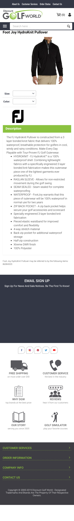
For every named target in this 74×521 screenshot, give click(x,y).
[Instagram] (28, 351)
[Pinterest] (36, 351)
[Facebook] (19, 351)
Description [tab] (13, 128)
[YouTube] (52, 351)
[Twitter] (44, 351)
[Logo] (24, 14)
